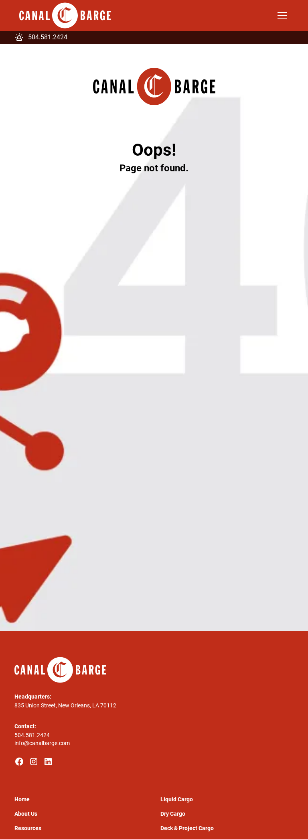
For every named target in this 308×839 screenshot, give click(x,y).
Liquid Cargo (176, 799)
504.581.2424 (32, 735)
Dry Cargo (172, 814)
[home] (65, 15)
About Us (25, 814)
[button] (281, 15)
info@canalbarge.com (42, 743)
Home (22, 799)
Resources (27, 828)
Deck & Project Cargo (187, 828)
